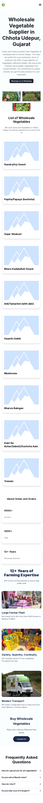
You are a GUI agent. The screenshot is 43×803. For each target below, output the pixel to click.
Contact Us (21, 739)
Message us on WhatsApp (21, 81)
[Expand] (40, 771)
